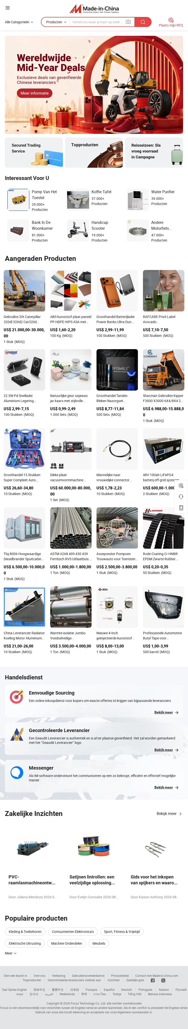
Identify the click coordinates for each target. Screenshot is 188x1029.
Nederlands (67, 994)
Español (109, 989)
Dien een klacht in (15, 976)
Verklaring (58, 976)
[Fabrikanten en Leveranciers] (94, 8)
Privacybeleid (120, 976)
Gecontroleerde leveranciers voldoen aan (74, 980)
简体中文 (39, 989)
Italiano (164, 989)
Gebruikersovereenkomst (88, 976)
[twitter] (163, 980)
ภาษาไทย (100, 994)
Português (145, 989)
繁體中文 (58, 989)
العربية (49, 994)
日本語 (74, 989)
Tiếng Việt (134, 994)
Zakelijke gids (135, 980)
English (22, 989)
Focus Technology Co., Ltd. (88, 1003)
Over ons (39, 976)
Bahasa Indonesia (160, 994)
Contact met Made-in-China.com (156, 976)
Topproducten (32, 980)
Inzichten (114, 980)
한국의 (34, 994)
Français (91, 989)
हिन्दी (84, 994)
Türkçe (117, 994)
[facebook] (153, 980)
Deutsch (126, 989)
